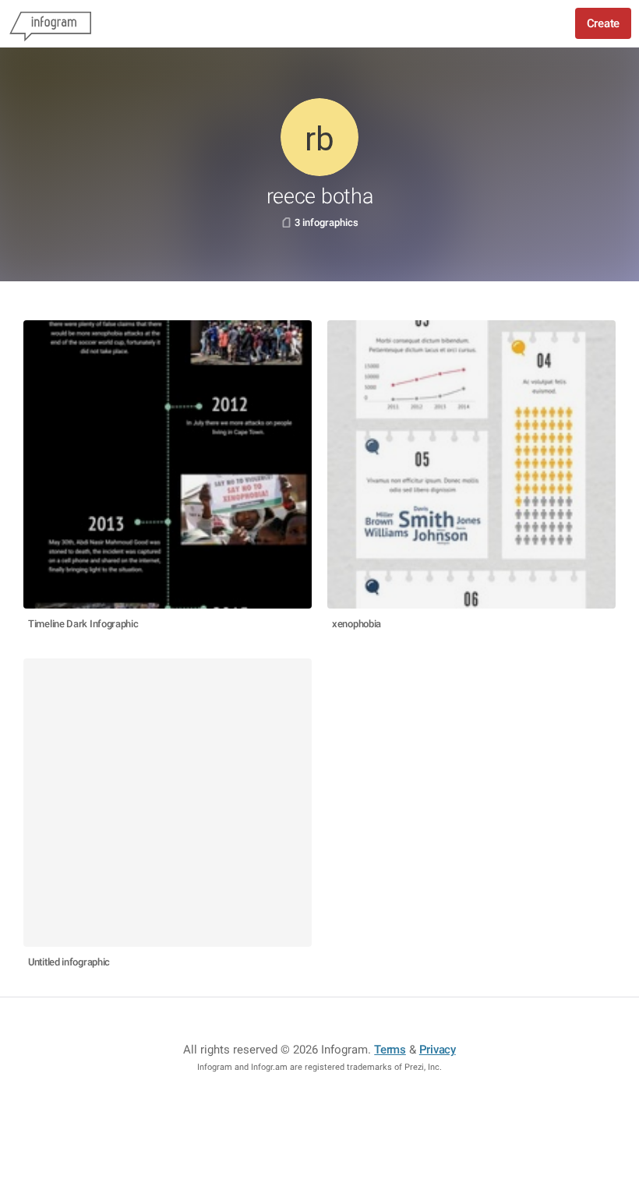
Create (603, 23)
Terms (390, 1050)
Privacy (437, 1050)
